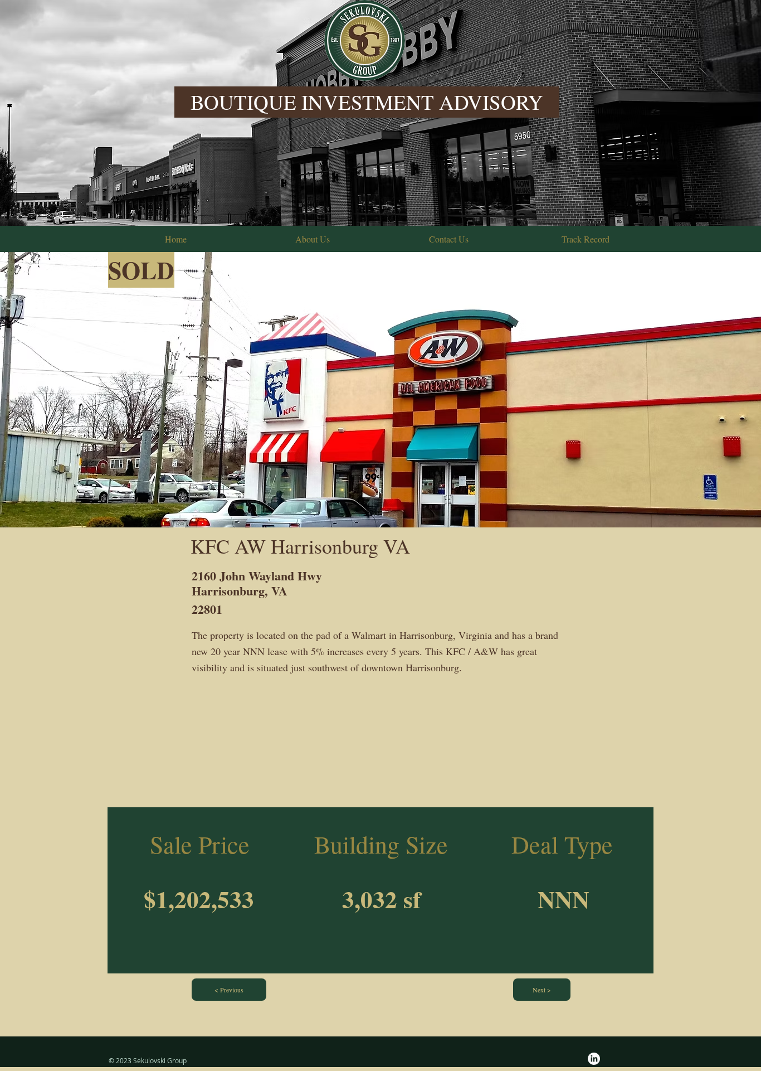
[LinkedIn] (594, 1059)
